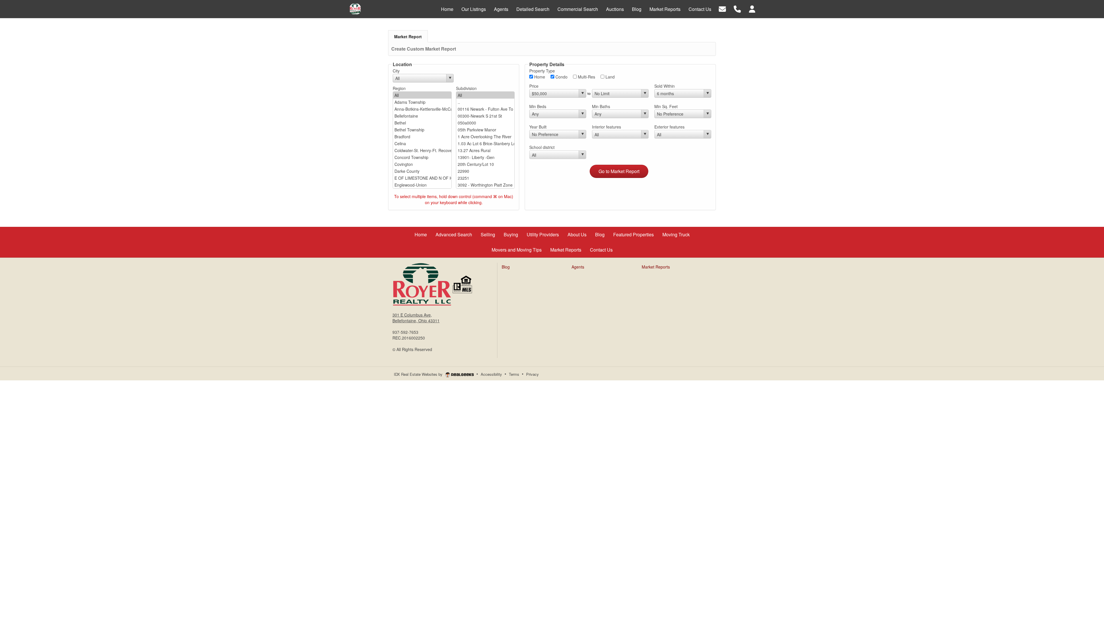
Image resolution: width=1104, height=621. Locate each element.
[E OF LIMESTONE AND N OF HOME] (422, 178)
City (396, 71)
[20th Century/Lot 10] (485, 164)
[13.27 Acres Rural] (485, 150)
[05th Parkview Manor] (485, 129)
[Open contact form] (722, 8)
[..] (485, 102)
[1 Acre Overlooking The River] (485, 136)
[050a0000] (485, 122)
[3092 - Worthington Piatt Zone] (485, 184)
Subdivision (466, 88)
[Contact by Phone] (737, 8)
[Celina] (422, 143)
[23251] (485, 178)
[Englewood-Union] (422, 184)
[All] (422, 95)
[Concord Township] (422, 157)
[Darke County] (422, 171)
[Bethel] (422, 122)
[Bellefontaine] (422, 115)
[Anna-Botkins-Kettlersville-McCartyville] (422, 109)
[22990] (485, 171)
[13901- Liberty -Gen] (485, 157)
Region (399, 88)
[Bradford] (422, 136)
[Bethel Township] (422, 129)
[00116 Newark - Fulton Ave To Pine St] (485, 109)
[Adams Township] (422, 102)
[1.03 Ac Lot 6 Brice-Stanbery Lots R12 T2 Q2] (485, 143)
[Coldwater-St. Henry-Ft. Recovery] (422, 150)
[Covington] (422, 164)
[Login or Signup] (752, 8)
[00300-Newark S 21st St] (485, 115)
